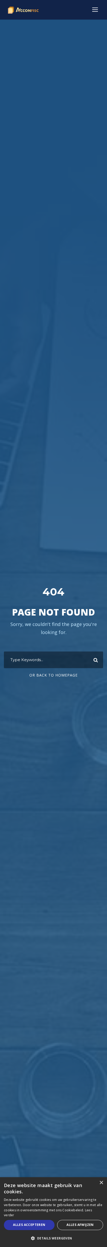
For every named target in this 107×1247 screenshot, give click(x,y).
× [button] (101, 1183)
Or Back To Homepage (53, 675)
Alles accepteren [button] (29, 1225)
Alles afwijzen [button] (80, 1225)
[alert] (53, 1212)
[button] (53, 1238)
